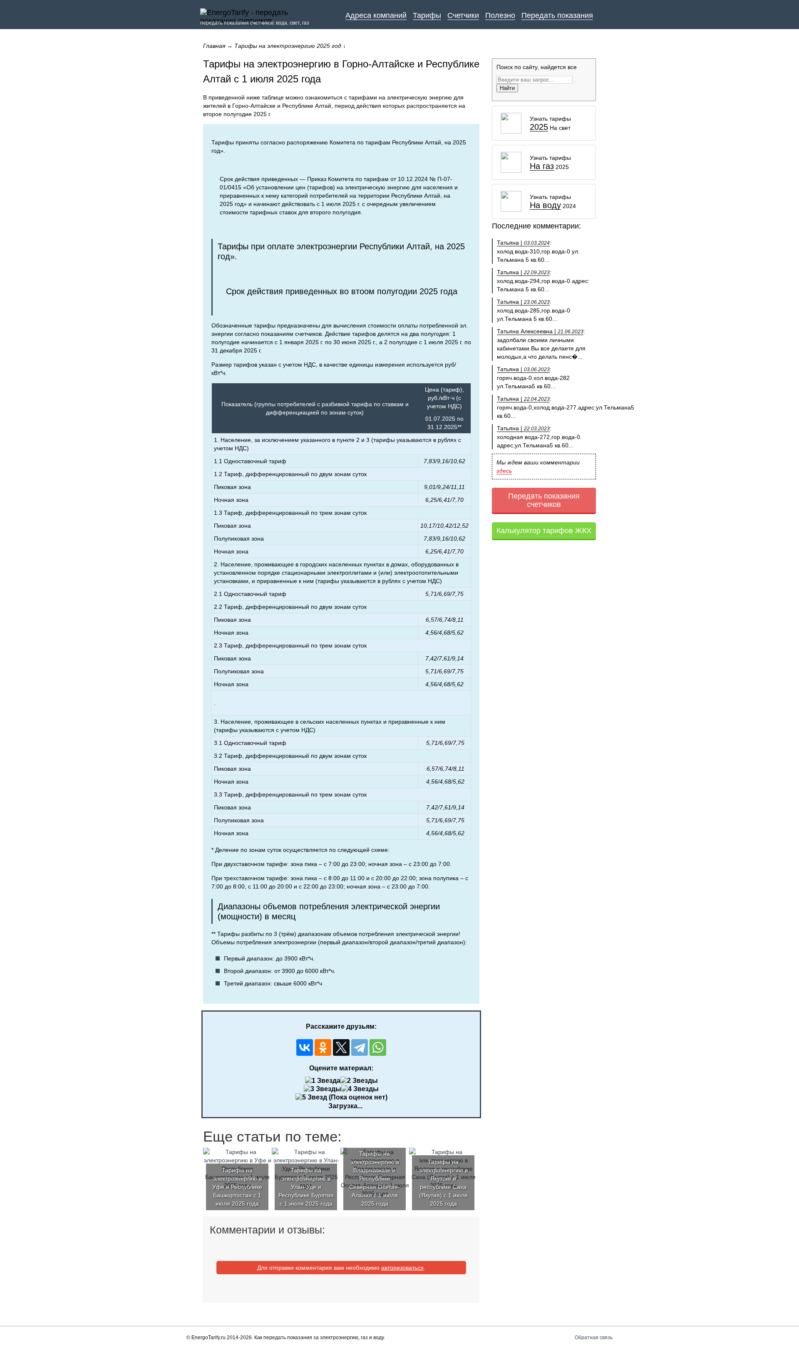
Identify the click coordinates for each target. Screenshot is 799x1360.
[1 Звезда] (322, 1081)
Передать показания (557, 15)
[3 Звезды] (322, 1089)
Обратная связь (594, 1337)
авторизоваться (402, 1267)
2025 (539, 127)
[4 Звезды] (360, 1089)
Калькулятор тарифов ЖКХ (543, 530)
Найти (507, 88)
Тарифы (427, 15)
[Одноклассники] (323, 1047)
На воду (545, 205)
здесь (504, 470)
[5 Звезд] (311, 1097)
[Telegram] (359, 1047)
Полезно (500, 15)
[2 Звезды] (359, 1081)
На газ (542, 166)
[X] (341, 1047)
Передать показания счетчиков (544, 500)
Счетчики (463, 15)
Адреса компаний (376, 15)
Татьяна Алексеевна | (540, 331)
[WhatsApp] (378, 1047)
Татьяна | (523, 242)
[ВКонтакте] (304, 1047)
